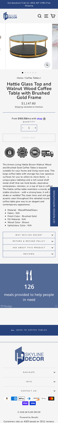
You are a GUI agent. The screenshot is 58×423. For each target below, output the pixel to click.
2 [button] (25, 73)
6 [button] (36, 73)
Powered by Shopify (29, 417)
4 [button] (31, 73)
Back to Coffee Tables (31, 330)
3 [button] (28, 73)
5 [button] (33, 73)
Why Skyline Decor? (29, 235)
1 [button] (23, 73)
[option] (29, 4)
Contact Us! (29, 391)
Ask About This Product (29, 248)
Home (20, 77)
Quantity (29, 122)
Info (29, 382)
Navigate (29, 372)
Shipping (19, 107)
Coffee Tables (32, 77)
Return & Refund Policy (29, 241)
